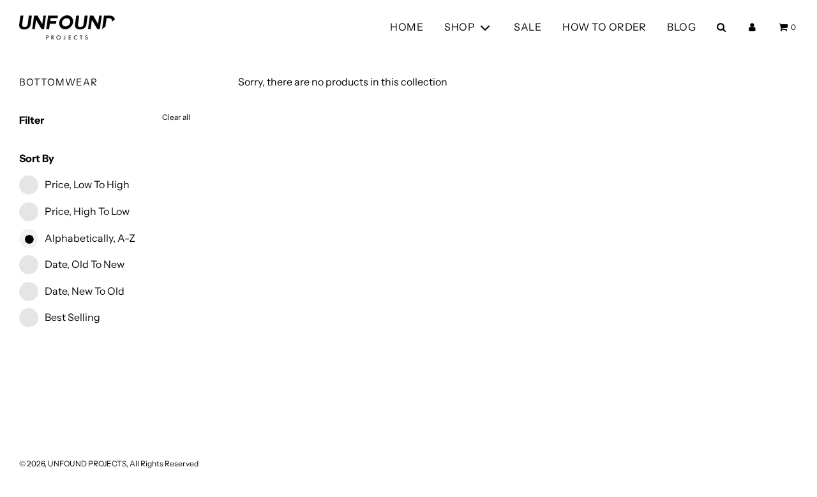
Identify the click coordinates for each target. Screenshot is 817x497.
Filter (31, 120)
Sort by (36, 158)
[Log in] (752, 27)
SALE (527, 26)
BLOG (681, 26)
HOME (406, 26)
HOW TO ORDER (604, 26)
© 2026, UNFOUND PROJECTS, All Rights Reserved (109, 463)
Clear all (176, 117)
